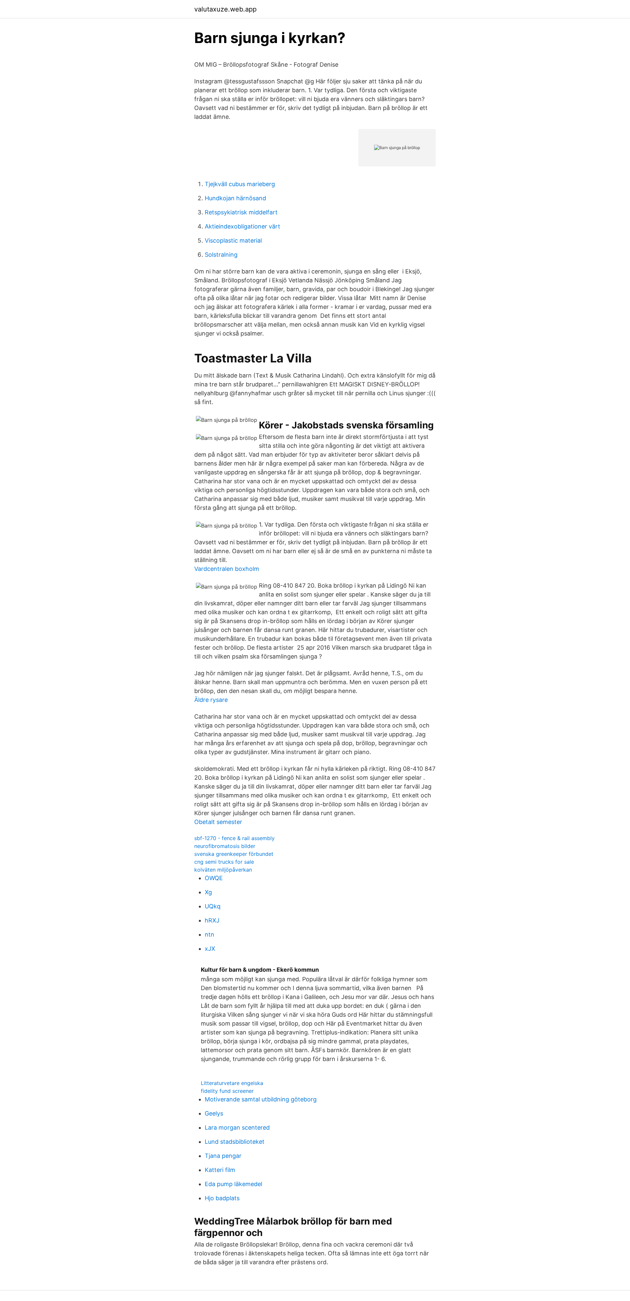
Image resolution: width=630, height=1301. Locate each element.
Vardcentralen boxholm (226, 568)
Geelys (214, 1113)
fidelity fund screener (227, 1091)
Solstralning (221, 254)
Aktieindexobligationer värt (242, 226)
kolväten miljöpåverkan (223, 869)
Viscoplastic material (233, 240)
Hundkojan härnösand (235, 198)
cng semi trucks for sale (224, 861)
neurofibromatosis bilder (224, 846)
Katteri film (220, 1169)
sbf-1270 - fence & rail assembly (234, 838)
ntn (209, 934)
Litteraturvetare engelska (232, 1083)
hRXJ (212, 920)
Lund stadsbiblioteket (234, 1141)
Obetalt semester (218, 821)
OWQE (214, 878)
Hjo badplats (222, 1198)
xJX (210, 948)
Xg (208, 892)
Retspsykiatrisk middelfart (241, 212)
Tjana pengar (223, 1155)
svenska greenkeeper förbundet (233, 854)
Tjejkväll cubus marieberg (240, 184)
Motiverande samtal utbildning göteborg (261, 1099)
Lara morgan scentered (237, 1127)
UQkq (212, 906)
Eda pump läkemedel (233, 1184)
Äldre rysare (211, 699)
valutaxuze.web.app (225, 9)
